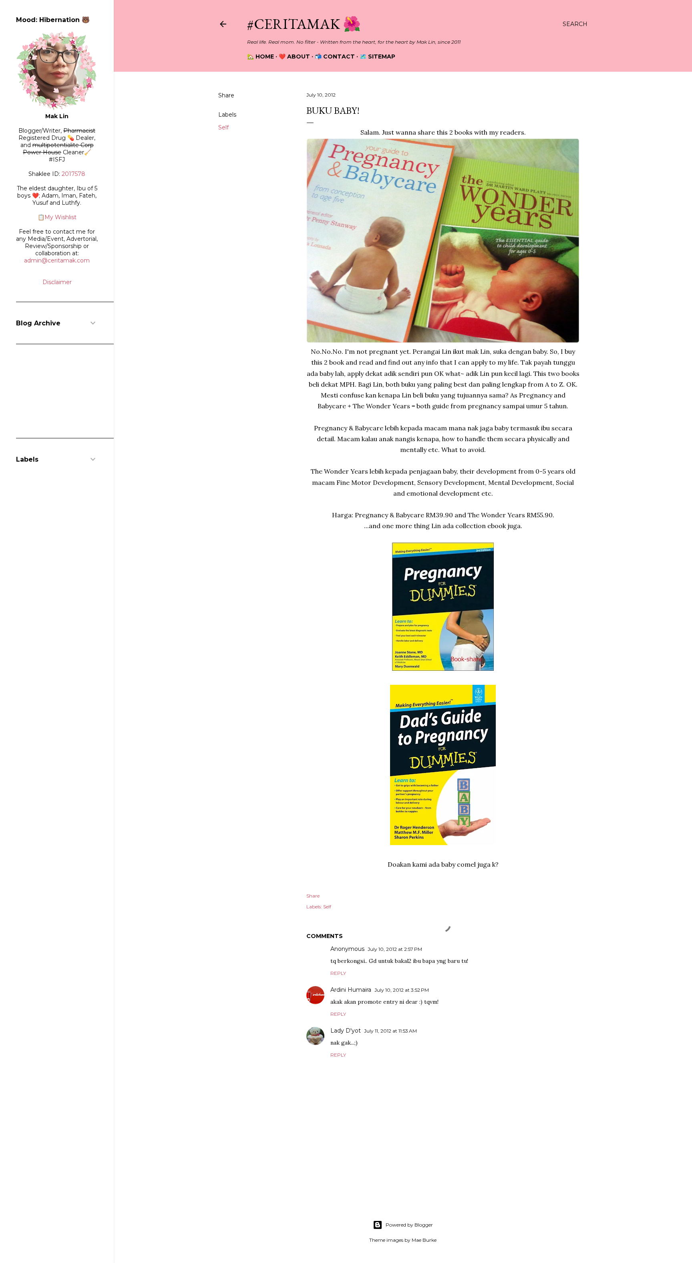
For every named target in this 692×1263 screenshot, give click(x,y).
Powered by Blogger (409, 1225)
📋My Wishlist (57, 217)
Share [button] (226, 95)
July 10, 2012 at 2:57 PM (395, 949)
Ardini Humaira (350, 989)
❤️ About (294, 56)
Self (223, 127)
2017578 (73, 174)
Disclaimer (57, 282)
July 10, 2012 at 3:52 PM (401, 990)
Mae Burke (424, 1240)
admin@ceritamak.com (57, 260)
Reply (338, 973)
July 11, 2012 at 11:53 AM (390, 1031)
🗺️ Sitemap (377, 56)
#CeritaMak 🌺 (304, 23)
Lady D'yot (345, 1030)
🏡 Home (260, 56)
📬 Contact (335, 56)
